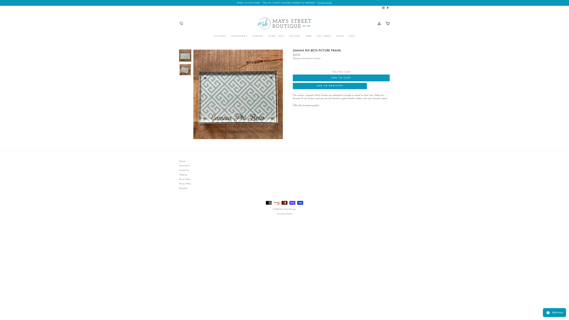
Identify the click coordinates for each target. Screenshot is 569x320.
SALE (352, 36)
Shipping (297, 58)
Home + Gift (276, 36)
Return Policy (185, 179)
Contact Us (184, 170)
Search (182, 161)
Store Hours (184, 166)
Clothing (220, 36)
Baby (309, 36)
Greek (340, 36)
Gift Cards (324, 36)
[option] (284, 2)
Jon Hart (295, 36)
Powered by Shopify (284, 214)
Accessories (239, 36)
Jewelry (257, 36)
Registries (183, 188)
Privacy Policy (185, 184)
